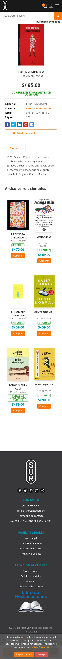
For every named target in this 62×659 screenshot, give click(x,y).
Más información (40, 647)
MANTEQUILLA (44, 384)
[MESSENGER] (42, 490)
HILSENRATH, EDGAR (31, 76)
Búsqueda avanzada (48, 22)
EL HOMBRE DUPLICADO (18, 313)
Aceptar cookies (24, 654)
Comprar (18, 255)
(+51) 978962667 (31, 505)
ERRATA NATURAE (37, 103)
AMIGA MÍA (44, 236)
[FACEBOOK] (19, 490)
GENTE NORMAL (44, 312)
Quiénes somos (31, 571)
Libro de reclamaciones (31, 586)
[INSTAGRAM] (36, 490)
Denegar (42, 654)
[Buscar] (58, 16)
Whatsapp (31, 581)
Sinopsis (15, 148)
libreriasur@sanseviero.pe (31, 510)
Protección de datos (31, 548)
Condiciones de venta (31, 543)
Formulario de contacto (31, 515)
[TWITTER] (25, 490)
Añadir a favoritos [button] (27, 133)
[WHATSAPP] (31, 490)
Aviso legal (31, 538)
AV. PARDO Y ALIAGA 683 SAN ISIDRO (31, 521)
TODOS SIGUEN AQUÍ (18, 386)
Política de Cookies (31, 553)
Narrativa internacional (39, 108)
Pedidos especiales (31, 576)
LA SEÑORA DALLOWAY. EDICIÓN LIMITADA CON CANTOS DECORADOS (18, 235)
